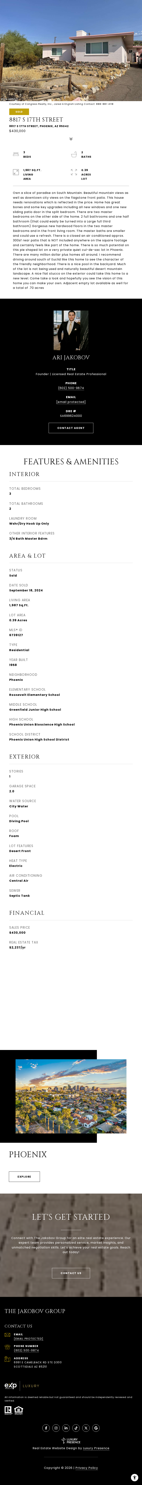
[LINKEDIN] (66, 1428)
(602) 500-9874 (71, 388)
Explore (24, 1177)
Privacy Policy (86, 1468)
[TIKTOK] (76, 1428)
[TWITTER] (86, 1428)
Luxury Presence (96, 1448)
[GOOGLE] (96, 1428)
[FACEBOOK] (46, 1428)
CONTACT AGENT (71, 428)
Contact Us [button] (71, 1273)
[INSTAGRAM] (56, 1428)
